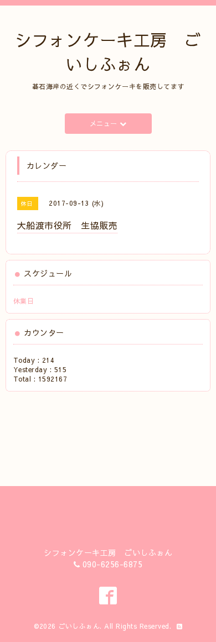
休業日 (23, 300)
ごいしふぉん (79, 626)
